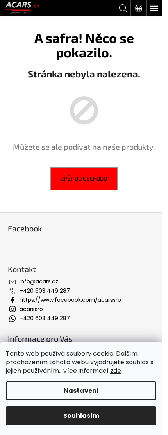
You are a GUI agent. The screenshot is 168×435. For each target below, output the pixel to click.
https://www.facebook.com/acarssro (70, 300)
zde (115, 370)
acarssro (31, 309)
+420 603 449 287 (45, 291)
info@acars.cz (39, 281)
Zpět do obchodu (84, 178)
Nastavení (81, 390)
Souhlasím (81, 415)
